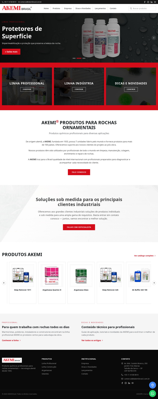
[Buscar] (131, 8)
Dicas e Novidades (83, 8)
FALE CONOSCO (79, 172)
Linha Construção (49, 367)
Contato (113, 8)
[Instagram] (148, 2)
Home (46, 8)
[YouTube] (155, 2)
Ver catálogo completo (144, 255)
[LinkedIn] (152, 2)
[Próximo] (154, 38)
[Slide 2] (79, 58)
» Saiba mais (11, 51)
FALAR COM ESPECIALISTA (79, 227)
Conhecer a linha (10, 340)
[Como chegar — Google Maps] (152, 385)
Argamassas (47, 370)
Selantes (45, 374)
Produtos (56, 8)
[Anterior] (4, 38)
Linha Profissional (49, 363)
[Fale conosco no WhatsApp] (152, 393)
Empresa (67, 8)
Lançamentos (100, 8)
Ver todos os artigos (91, 340)
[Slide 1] (74, 58)
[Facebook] (145, 2)
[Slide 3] (83, 58)
